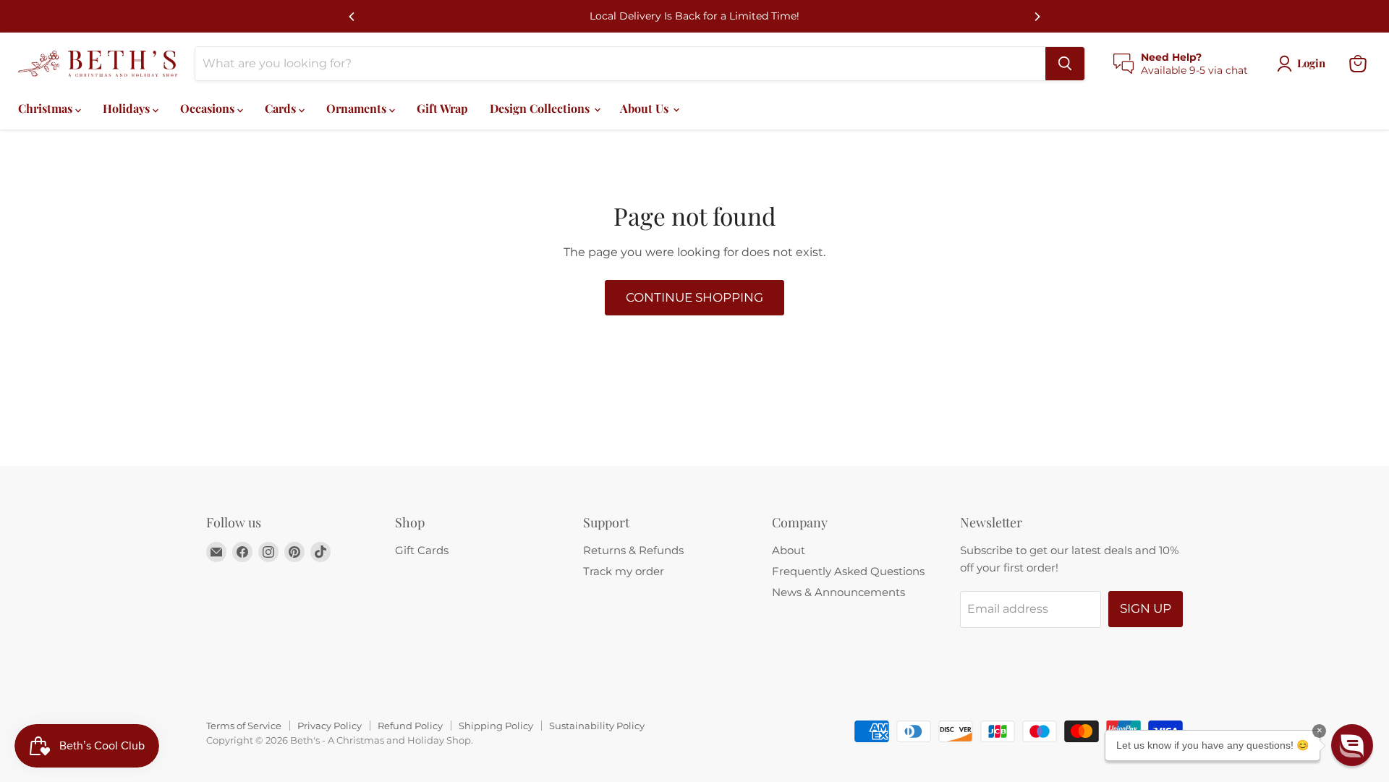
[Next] (1037, 17)
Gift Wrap (442, 108)
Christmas (46, 108)
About (788, 550)
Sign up (1145, 608)
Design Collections (541, 108)
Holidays (128, 108)
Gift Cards (422, 550)
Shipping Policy (496, 725)
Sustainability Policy (597, 725)
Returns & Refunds (633, 550)
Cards (282, 108)
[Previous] (352, 17)
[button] (1352, 745)
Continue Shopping (694, 297)
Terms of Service (243, 725)
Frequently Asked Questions (848, 571)
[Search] (1064, 63)
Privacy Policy (329, 725)
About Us (645, 108)
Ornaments (357, 108)
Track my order (623, 571)
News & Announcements (838, 592)
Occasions (208, 108)
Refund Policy (410, 725)
